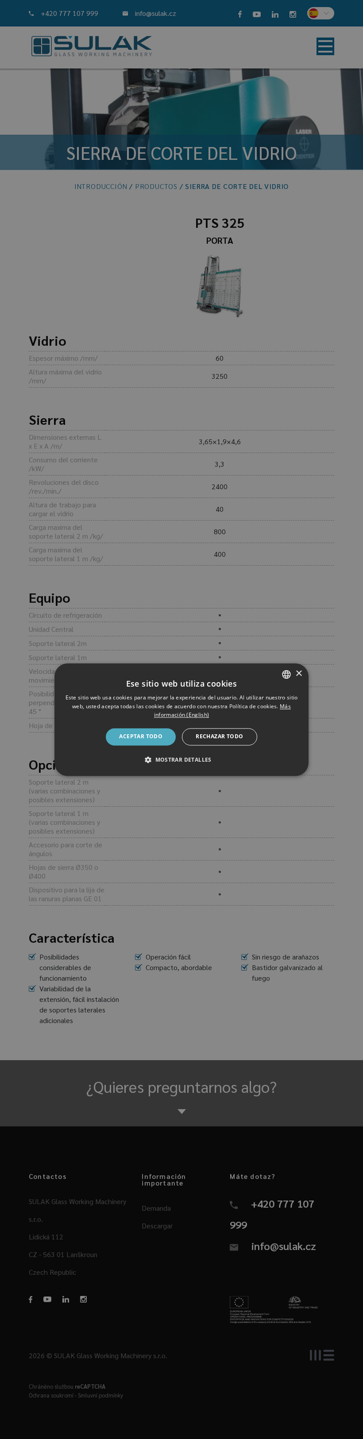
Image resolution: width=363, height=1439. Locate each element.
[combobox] (286, 674)
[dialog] (181, 719)
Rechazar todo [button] (219, 736)
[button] (181, 759)
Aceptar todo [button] (140, 736)
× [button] (298, 673)
